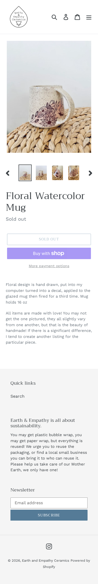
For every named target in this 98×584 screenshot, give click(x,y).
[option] (25, 172)
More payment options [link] (49, 266)
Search (17, 396)
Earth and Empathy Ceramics (45, 560)
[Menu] (89, 17)
